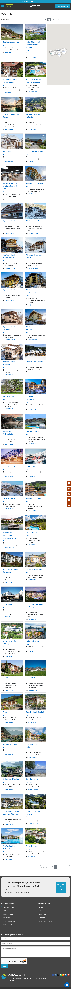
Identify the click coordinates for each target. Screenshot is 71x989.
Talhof (5, 712)
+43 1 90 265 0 (9, 476)
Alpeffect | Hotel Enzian (34, 183)
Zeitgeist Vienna (9, 466)
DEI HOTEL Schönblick (34, 431)
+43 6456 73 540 (32, 476)
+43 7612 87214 (32, 690)
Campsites (29, 782)
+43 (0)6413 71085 (33, 268)
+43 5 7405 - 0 (8, 199)
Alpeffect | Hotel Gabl (10, 221)
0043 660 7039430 (33, 789)
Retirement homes (8, 575)
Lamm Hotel (7, 604)
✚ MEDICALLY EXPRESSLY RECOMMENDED (31, 1)
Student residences (8, 192)
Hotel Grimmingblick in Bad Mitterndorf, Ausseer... (34, 44)
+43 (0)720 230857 (33, 305)
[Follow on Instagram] (55, 975)
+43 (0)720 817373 (10, 268)
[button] (2, 6)
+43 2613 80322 (9, 859)
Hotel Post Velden (32, 641)
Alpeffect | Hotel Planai (34, 498)
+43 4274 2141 (32, 651)
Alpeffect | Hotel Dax (10, 290)
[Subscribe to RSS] (63, 975)
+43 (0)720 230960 (10, 339)
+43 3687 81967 (9, 409)
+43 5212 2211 (9, 690)
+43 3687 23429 (32, 510)
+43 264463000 (9, 656)
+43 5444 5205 (9, 161)
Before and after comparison (10, 538)
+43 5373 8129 (32, 722)
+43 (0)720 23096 (9, 233)
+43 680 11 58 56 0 (33, 823)
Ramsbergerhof (8, 396)
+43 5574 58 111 (9, 547)
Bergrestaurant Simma (34, 151)
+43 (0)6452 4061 (32, 193)
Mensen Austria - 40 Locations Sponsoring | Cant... (11, 186)
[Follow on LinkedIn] (66, 975)
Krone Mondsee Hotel (34, 569)
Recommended (60, 20)
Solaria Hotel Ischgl (10, 151)
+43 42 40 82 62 (32, 409)
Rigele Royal (30, 466)
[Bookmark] (3, 37)
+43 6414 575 (8, 52)
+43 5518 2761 (32, 161)
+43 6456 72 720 (9, 508)
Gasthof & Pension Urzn (35, 678)
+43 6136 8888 (32, 372)
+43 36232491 (32, 57)
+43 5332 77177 (32, 619)
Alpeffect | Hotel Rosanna (35, 221)
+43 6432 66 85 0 (32, 129)
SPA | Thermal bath (35, 82)
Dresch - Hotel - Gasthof (35, 712)
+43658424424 (9, 444)
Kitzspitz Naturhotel (10, 744)
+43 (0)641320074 (10, 374)
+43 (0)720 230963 (10, 300)
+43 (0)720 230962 (33, 339)
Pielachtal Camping (33, 811)
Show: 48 (44, 867)
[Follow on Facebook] (53, 975)
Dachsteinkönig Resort (34, 362)
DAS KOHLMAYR (9, 498)
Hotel (4, 45)
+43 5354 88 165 (9, 754)
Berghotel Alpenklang (11, 42)
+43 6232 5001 (9, 789)
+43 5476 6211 (9, 824)
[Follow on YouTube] (68, 975)
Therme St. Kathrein (33, 79)
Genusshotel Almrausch (34, 532)
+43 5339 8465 (9, 722)
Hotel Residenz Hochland (12, 678)
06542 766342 (8, 582)
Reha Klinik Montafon (34, 846)
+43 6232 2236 (32, 579)
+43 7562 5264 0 (9, 129)
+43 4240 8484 (32, 545)
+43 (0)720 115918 (33, 233)
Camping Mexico (32, 779)
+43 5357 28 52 (9, 92)
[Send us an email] (58, 975)
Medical (28, 120)
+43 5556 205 (31, 856)
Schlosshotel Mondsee (11, 779)
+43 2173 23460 (32, 757)
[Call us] (61, 975)
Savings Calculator (8, 914)
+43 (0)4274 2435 (32, 443)
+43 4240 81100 (32, 92)
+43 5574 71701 (9, 616)
